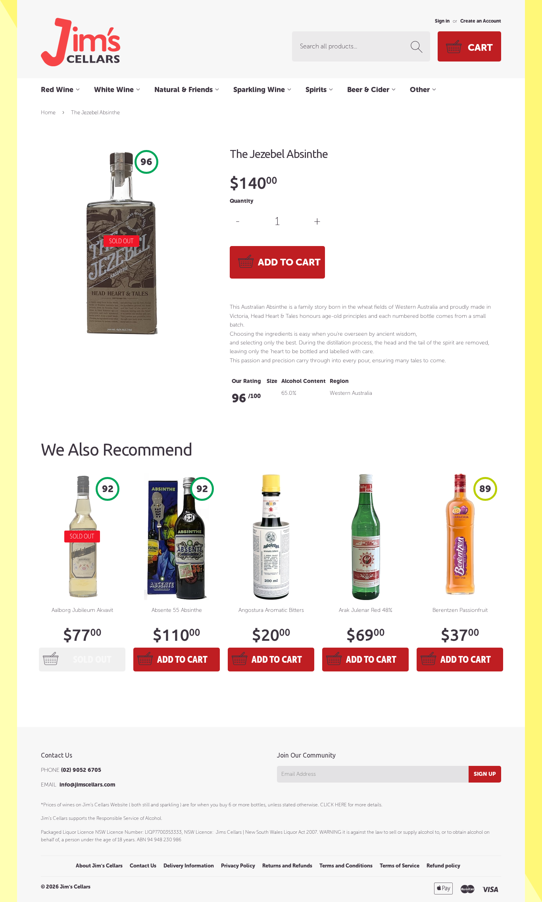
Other (421, 89)
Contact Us (143, 866)
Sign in (442, 21)
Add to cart (182, 659)
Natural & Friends (184, 89)
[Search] (418, 47)
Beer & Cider (369, 89)
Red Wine (58, 89)
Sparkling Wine (260, 89)
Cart (480, 47)
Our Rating (246, 381)
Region (339, 381)
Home (48, 112)
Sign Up (485, 774)
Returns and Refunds (287, 866)
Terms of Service (399, 866)
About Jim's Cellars (99, 866)
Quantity (241, 201)
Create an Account (480, 21)
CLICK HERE (333, 805)
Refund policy (443, 866)
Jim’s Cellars (75, 887)
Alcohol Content (303, 381)
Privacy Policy (238, 866)
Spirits (317, 89)
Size (272, 381)
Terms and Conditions (346, 866)
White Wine (115, 89)
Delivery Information (188, 866)
